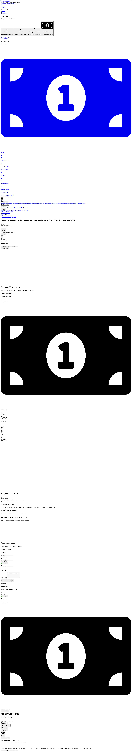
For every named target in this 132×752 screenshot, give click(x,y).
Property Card (14, 282)
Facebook (8, 269)
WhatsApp (16, 269)
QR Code (7, 282)
